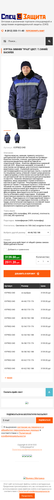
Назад (9, 378)
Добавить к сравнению (18, 249)
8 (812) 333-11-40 (14, 30)
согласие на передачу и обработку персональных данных (22, 428)
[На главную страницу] (23, 16)
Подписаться (44, 420)
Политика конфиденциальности (27, 449)
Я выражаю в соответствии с (22, 431)
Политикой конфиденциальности (34, 491)
